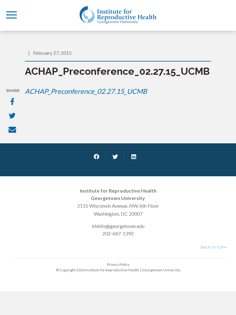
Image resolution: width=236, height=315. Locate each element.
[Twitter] (13, 116)
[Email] (13, 130)
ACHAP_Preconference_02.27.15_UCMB (86, 91)
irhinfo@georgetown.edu (118, 226)
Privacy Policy (118, 264)
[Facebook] (13, 102)
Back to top (212, 247)
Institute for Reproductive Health (118, 15)
